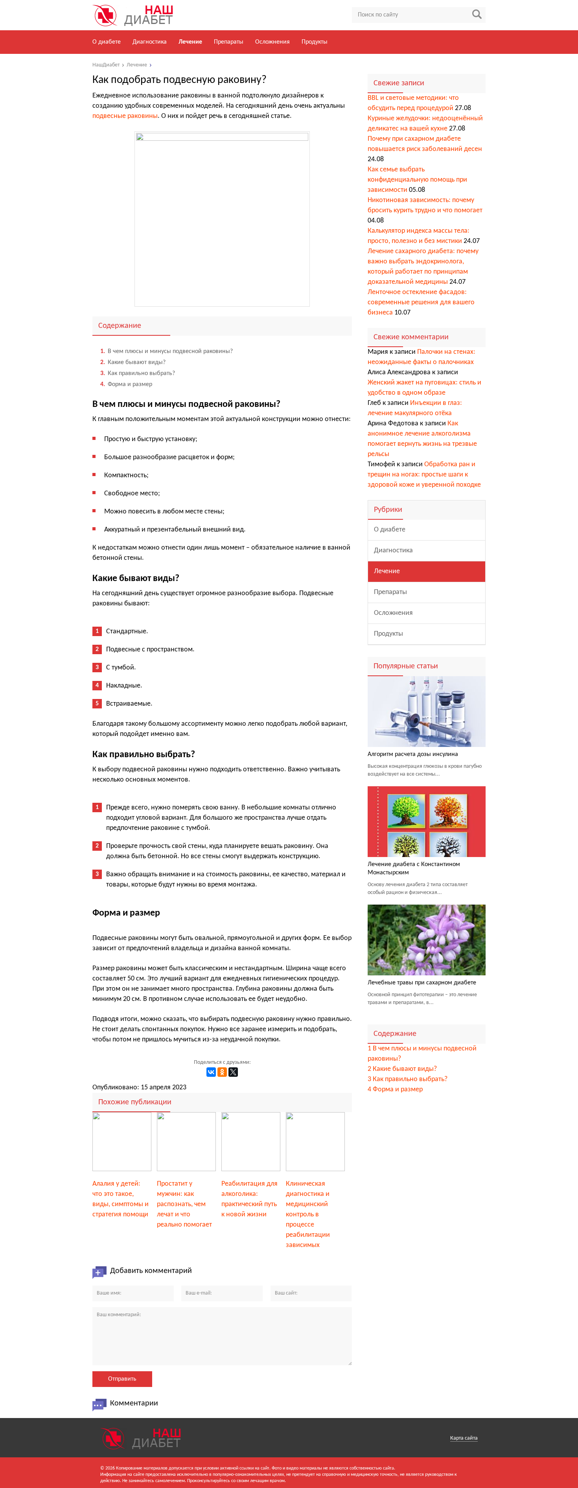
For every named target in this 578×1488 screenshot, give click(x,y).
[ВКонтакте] (211, 1072)
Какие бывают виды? (133, 362)
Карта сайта (464, 1438)
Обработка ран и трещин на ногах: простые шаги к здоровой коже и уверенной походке (424, 475)
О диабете (106, 42)
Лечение (190, 42)
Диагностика (150, 42)
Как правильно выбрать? (137, 373)
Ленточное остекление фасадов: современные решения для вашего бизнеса (421, 302)
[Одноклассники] (222, 1072)
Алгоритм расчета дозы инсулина (413, 754)
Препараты (228, 42)
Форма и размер (126, 384)
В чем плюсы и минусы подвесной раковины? (166, 351)
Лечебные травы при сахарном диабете (422, 983)
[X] (233, 1072)
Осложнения (272, 42)
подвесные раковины (125, 116)
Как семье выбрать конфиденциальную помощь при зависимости (417, 180)
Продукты (315, 42)
